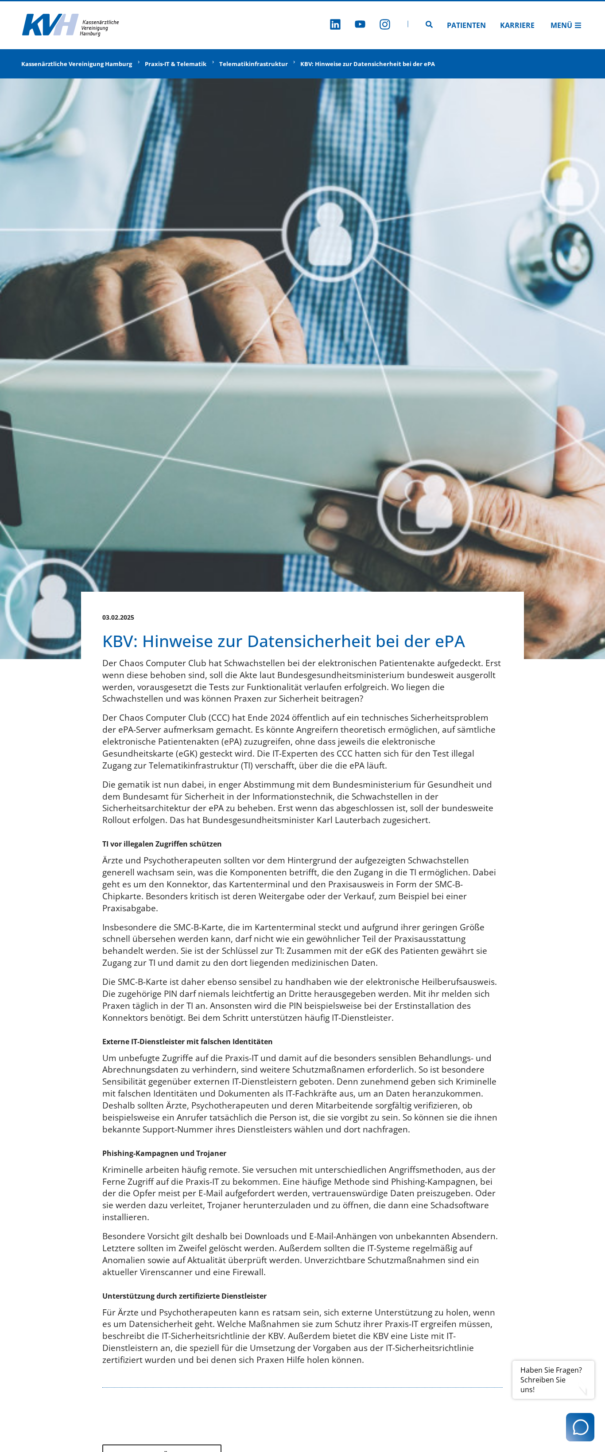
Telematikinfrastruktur (253, 64)
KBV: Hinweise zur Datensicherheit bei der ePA (367, 64)
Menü (561, 25)
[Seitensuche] (429, 25)
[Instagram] (385, 25)
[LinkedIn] (335, 25)
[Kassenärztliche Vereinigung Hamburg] (70, 25)
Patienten (466, 25)
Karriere (517, 25)
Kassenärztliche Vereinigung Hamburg (76, 64)
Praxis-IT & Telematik (175, 64)
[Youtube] (360, 25)
